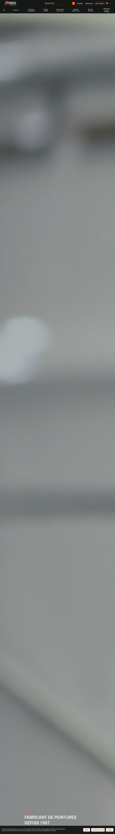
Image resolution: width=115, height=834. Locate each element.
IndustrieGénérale (46, 10)
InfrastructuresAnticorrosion (60, 10)
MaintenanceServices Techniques (106, 10)
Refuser (87, 830)
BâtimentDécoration (90, 10)
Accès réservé (89, 3)
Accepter (109, 830)
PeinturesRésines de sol (75, 10)
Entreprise (15, 10)
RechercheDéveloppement (31, 10)
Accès (79, 3)
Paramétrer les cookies (99, 830)
